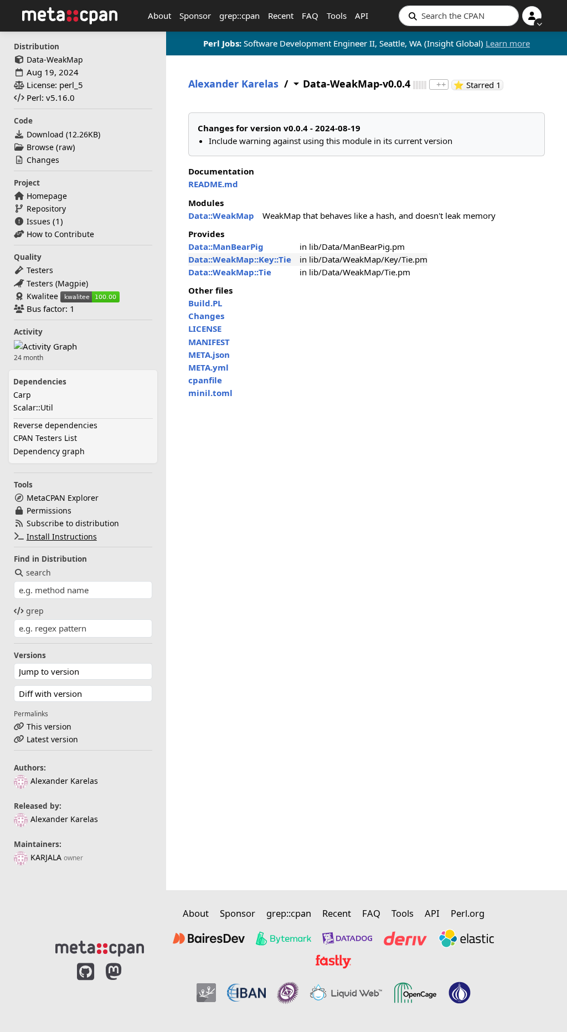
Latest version (52, 739)
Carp (22, 394)
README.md (213, 183)
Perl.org (467, 913)
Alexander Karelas (64, 781)
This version (49, 726)
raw (66, 147)
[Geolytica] (206, 992)
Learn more (508, 43)
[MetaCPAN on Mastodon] (124, 988)
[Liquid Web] (346, 992)
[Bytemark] (283, 938)
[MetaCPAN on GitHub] (85, 988)
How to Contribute (60, 234)
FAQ (310, 15)
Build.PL (205, 303)
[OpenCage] (415, 992)
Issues (38, 221)
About (159, 15)
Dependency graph (49, 451)
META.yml (208, 367)
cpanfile (205, 380)
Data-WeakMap (55, 59)
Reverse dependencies (55, 425)
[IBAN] (246, 992)
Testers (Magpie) (57, 283)
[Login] (532, 15)
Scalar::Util (33, 407)
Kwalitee (42, 296)
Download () (63, 134)
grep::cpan (239, 15)
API (361, 15)
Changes (43, 160)
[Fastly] (333, 961)
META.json (209, 354)
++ (441, 84)
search (38, 572)
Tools (337, 15)
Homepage (47, 196)
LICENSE (204, 328)
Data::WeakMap (221, 215)
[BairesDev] (209, 938)
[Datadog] (347, 938)
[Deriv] (405, 938)
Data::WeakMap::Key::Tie (239, 259)
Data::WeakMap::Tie (229, 272)
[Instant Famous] (288, 992)
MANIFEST (209, 341)
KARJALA (45, 857)
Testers (40, 270)
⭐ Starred (478, 85)
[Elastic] (466, 938)
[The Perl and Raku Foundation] (460, 992)
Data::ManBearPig (226, 246)
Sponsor (195, 15)
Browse (40, 147)
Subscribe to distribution (73, 523)
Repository (46, 208)
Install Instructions (62, 536)
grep (35, 610)
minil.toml (210, 392)
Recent (280, 15)
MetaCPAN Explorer (63, 497)
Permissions (49, 510)
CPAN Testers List (45, 438)
